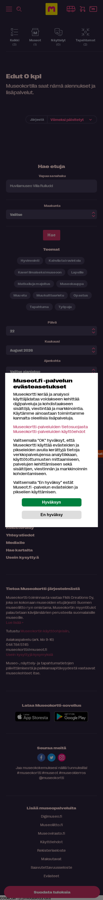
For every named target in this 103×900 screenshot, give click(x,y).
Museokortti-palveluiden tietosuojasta (50, 426)
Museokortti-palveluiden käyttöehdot (49, 431)
